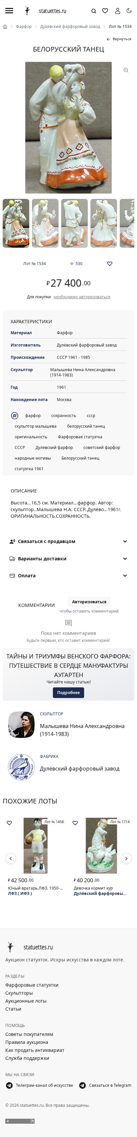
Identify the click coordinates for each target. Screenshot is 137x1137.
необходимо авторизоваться (82, 297)
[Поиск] (93, 11)
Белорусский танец (80, 458)
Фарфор (24, 26)
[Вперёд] (126, 858)
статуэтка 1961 (29, 469)
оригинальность (31, 437)
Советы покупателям (29, 1034)
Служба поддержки (27, 1058)
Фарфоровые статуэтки (32, 985)
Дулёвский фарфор (54, 447)
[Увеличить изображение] (68, 128)
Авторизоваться (89, 602)
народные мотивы (33, 458)
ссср (91, 415)
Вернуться (122, 38)
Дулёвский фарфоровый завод (70, 26)
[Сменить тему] (129, 11)
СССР (20, 447)
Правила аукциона (26, 1042)
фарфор (33, 415)
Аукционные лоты (26, 1001)
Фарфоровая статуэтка (80, 437)
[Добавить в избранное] (110, 264)
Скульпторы (19, 993)
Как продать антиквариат (35, 1050)
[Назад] (10, 858)
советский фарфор (101, 447)
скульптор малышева (36, 426)
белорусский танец (86, 426)
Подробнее (68, 692)
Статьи (13, 1009)
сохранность (63, 415)
